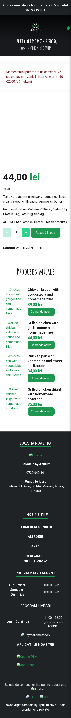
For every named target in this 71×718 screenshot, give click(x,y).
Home (23, 48)
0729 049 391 (35, 10)
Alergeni (35, 536)
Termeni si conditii (35, 527)
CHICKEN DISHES (32, 248)
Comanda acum (41, 311)
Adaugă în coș (45, 233)
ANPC (35, 546)
